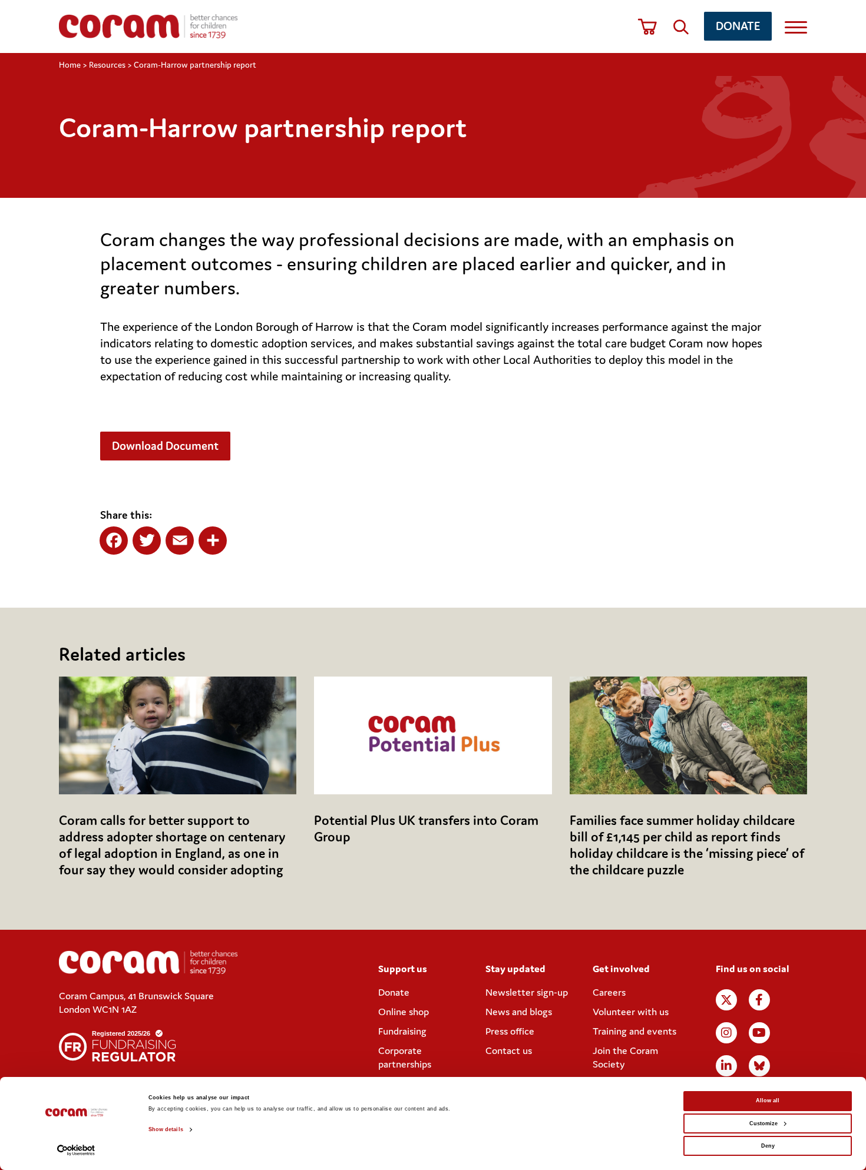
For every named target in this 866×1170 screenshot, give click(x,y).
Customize (763, 1123)
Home (70, 64)
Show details (165, 1129)
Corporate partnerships (404, 1057)
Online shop (403, 1011)
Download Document (165, 445)
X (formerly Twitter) (726, 999)
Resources (107, 64)
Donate (738, 25)
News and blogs (518, 1011)
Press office (509, 1031)
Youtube (759, 1032)
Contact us (508, 1050)
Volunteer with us (631, 1011)
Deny (768, 1146)
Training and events (634, 1031)
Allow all (767, 1100)
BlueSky (759, 1065)
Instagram (726, 1032)
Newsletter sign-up (526, 992)
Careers (609, 992)
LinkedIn (726, 1065)
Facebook (759, 999)
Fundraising (402, 1031)
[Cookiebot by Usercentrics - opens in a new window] (76, 1150)
